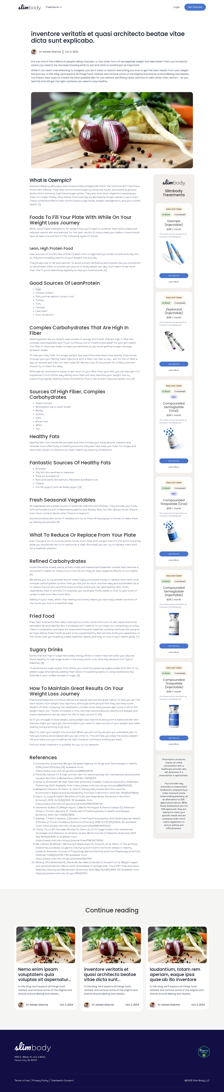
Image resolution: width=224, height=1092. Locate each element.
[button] (54, 7)
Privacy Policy (40, 1080)
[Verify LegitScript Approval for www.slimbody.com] (204, 1052)
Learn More (174, 282)
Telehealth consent (62, 1080)
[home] (29, 7)
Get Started (174, 275)
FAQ (71, 7)
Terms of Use (22, 1080)
